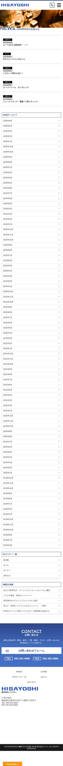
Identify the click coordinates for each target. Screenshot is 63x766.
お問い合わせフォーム (31, 650)
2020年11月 (8, 421)
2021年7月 (7, 380)
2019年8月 (7, 499)
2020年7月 (7, 442)
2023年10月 (8, 240)
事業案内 (19, 672)
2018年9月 (7, 535)
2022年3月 (7, 338)
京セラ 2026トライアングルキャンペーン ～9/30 (24, 606)
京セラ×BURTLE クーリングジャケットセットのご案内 (26, 590)
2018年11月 (8, 524)
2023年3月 (7, 276)
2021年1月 (7, 411)
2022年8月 (7, 312)
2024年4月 (7, 209)
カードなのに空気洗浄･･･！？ (15, 45)
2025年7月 (7, 167)
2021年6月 (7, 385)
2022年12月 (8, 292)
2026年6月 (7, 126)
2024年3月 (7, 214)
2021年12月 (8, 354)
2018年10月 (8, 530)
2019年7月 (7, 504)
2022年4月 (7, 333)
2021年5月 (7, 390)
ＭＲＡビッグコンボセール (14, 59)
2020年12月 (8, 416)
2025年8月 (7, 162)
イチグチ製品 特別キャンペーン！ (18, 595)
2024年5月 (7, 204)
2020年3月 (7, 462)
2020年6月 (7, 447)
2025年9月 (7, 157)
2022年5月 (7, 328)
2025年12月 (8, 147)
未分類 (6, 560)
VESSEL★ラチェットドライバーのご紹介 (20, 601)
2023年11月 (8, 235)
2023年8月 (7, 250)
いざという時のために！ (13, 73)
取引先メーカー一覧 (19, 677)
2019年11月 (8, 483)
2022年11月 (8, 297)
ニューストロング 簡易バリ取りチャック (20, 101)
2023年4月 (7, 271)
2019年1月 (7, 514)
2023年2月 (7, 281)
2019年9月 (7, 493)
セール (7, 54)
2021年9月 (7, 369)
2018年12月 (8, 519)
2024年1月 (7, 224)
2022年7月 (7, 317)
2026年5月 (7, 131)
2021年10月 (8, 364)
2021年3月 (7, 400)
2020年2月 (7, 468)
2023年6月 (7, 260)
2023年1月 (7, 286)
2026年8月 (7, 121)
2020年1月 (7, 473)
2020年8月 (7, 436)
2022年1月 (7, 348)
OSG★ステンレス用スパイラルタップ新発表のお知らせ (26, 611)
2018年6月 (7, 545)
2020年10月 (8, 426)
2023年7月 (7, 255)
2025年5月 (7, 178)
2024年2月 (7, 219)
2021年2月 (7, 405)
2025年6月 (7, 172)
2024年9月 (7, 188)
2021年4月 (7, 395)
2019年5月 (7, 509)
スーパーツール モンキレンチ (16, 87)
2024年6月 (7, 198)
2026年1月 (7, 141)
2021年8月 (7, 374)
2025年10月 (8, 152)
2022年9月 (7, 307)
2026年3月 (7, 136)
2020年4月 (7, 457)
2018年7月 (7, 540)
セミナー (7, 570)
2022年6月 (7, 323)
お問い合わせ (31, 682)
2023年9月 (7, 245)
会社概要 (44, 672)
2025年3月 (7, 183)
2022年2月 (7, 343)
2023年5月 (7, 266)
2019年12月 (8, 478)
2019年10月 (8, 488)
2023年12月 (8, 229)
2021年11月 (8, 359)
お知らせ (7, 39)
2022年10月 (8, 302)
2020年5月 (7, 452)
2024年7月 (7, 193)
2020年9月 (7, 431)
